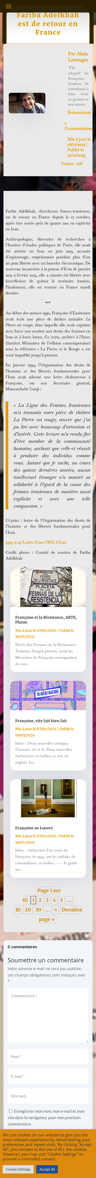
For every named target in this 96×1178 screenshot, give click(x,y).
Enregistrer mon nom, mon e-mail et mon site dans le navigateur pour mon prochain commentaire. (46, 1117)
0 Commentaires (79, 125)
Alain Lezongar (78, 56)
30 (38, 910)
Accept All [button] (47, 1169)
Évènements (79, 112)
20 (28, 910)
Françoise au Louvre (34, 828)
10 (18, 910)
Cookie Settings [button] (18, 1169)
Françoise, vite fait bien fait (41, 720)
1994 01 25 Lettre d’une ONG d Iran (36, 542)
